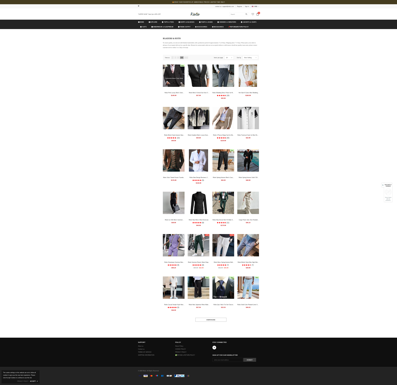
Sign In (247, 6)
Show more (210, 320)
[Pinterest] (139, 6)
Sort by (239, 57)
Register (239, 6)
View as (167, 57)
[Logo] (195, 14)
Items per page (218, 57)
